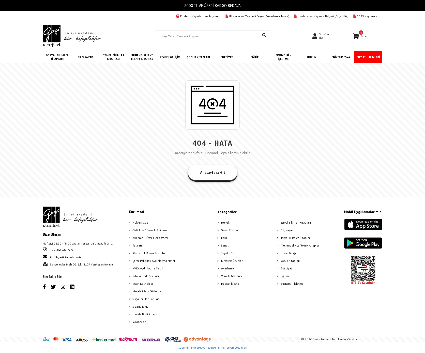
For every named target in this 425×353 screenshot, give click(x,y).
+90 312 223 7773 (61, 249)
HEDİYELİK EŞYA (340, 57)
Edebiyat (286, 268)
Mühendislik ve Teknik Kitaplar (300, 245)
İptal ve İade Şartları (146, 276)
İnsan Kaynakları (143, 283)
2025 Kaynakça (367, 16)
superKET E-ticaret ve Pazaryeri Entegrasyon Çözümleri (213, 347)
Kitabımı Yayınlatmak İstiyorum (200, 16)
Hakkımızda (140, 222)
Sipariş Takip (141, 306)
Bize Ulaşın (52, 234)
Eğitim (285, 276)
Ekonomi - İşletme (292, 283)
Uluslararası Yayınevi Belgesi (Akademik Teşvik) (259, 16)
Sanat (224, 245)
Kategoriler (227, 212)
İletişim (137, 245)
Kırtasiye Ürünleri (232, 261)
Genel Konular (230, 230)
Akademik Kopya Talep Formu (151, 253)
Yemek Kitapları (231, 276)
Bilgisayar (287, 230)
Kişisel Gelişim (290, 253)
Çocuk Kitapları (290, 261)
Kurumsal (136, 212)
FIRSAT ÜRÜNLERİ (368, 57)
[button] (362, 36)
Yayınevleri (140, 322)
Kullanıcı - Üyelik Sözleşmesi (150, 238)
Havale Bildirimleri (145, 314)
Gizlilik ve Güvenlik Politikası (150, 230)
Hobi (224, 238)
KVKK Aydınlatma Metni (148, 268)
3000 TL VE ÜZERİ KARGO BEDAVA (212, 5)
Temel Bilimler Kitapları (296, 238)
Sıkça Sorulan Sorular (146, 299)
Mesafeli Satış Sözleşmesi (148, 291)
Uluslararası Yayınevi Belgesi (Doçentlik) (323, 16)
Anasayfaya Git (212, 172)
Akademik (227, 268)
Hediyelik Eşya (230, 283)
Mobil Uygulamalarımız (362, 212)
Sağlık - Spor (229, 253)
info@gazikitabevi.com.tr (65, 257)
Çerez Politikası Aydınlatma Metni (154, 261)
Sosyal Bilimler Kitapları (296, 222)
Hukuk (225, 222)
